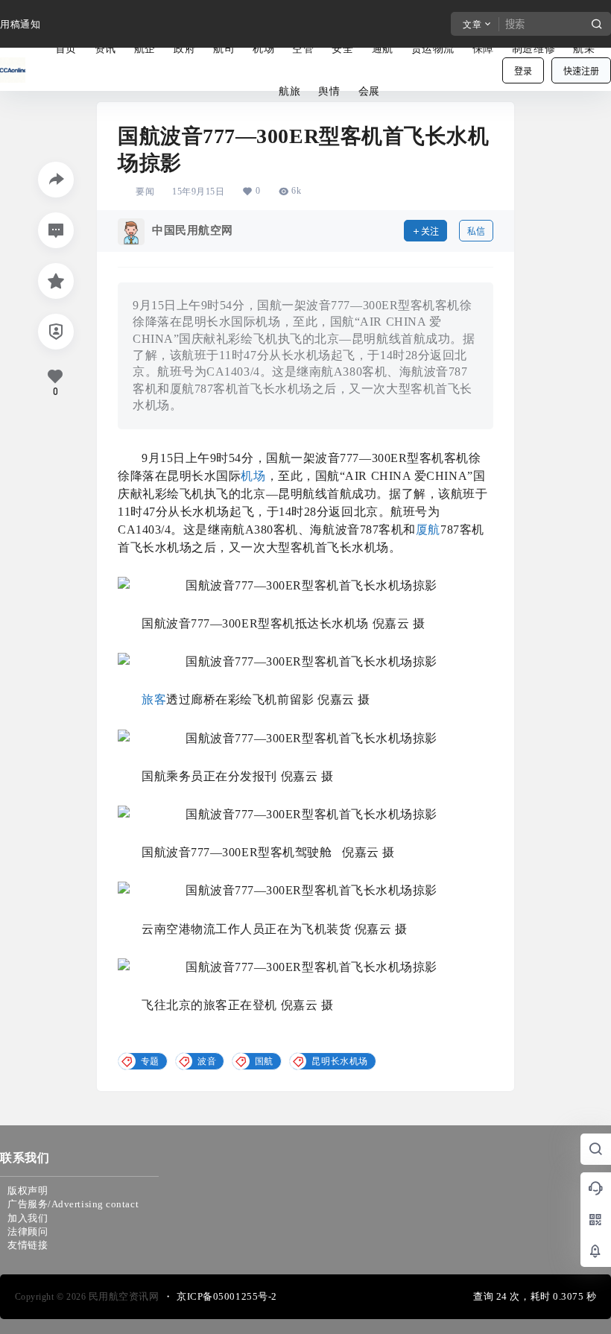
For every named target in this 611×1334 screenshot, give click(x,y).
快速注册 (581, 71)
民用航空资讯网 (122, 1296)
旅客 (154, 699)
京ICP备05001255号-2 (227, 1296)
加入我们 (27, 1218)
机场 (253, 476)
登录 (523, 71)
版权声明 (27, 1190)
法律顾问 (27, 1231)
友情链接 (27, 1245)
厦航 (428, 529)
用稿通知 (20, 24)
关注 (430, 231)
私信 (476, 231)
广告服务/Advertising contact (73, 1204)
